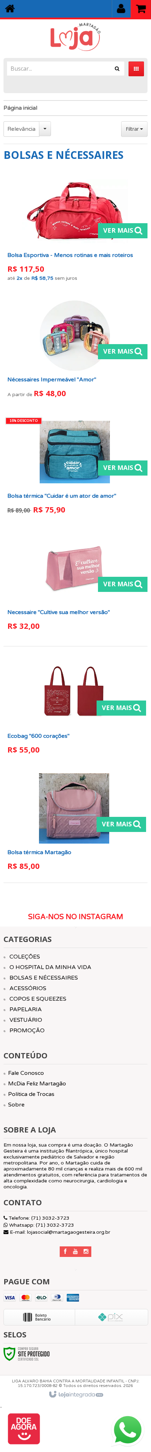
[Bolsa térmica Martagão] (74, 824)
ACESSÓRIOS (27, 988)
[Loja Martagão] (75, 37)
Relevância (21, 129)
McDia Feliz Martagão (37, 1083)
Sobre (16, 1104)
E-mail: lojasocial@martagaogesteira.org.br (59, 1232)
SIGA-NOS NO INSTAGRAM (75, 917)
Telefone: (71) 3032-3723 (38, 1218)
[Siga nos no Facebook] (65, 1252)
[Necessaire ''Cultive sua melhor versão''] (74, 584)
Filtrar (133, 128)
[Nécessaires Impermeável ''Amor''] (74, 351)
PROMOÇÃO (27, 1030)
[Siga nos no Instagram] (86, 1252)
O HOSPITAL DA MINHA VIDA (50, 967)
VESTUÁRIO (25, 1020)
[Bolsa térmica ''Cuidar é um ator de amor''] (74, 468)
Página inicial (20, 107)
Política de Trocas (31, 1094)
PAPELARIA (25, 1009)
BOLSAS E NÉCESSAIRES (43, 977)
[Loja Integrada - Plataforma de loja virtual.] (76, 1394)
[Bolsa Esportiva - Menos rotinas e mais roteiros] (74, 231)
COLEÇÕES (24, 956)
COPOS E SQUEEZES (37, 998)
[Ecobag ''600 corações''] (74, 708)
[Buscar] (117, 69)
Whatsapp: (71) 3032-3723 (41, 1225)
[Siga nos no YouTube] (75, 1252)
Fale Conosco (26, 1073)
